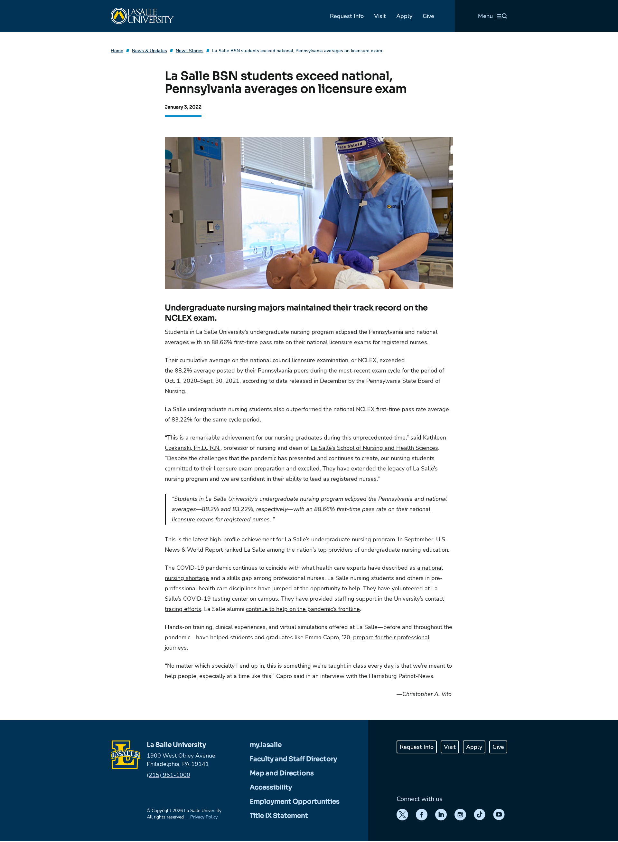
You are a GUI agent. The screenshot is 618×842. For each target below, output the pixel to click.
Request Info (347, 16)
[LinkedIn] (441, 814)
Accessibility (271, 787)
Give (428, 16)
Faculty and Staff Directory (293, 759)
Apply (404, 16)
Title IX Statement (279, 816)
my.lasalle (266, 745)
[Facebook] (421, 814)
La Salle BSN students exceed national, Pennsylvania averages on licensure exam (297, 51)
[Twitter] (402, 814)
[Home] (142, 16)
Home (117, 51)
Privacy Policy (204, 817)
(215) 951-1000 (168, 775)
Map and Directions (282, 773)
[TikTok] (479, 814)
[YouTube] (499, 814)
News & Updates (149, 51)
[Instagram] (460, 814)
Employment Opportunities (295, 802)
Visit (380, 16)
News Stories (189, 51)
